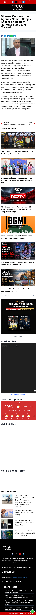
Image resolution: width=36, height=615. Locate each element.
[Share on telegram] (14, 36)
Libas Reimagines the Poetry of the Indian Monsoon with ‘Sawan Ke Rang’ (25, 533)
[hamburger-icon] (5, 2)
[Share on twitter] (5, 36)
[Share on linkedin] (8, 36)
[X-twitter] (16, 2)
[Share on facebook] (2, 36)
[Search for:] (18, 295)
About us (5, 567)
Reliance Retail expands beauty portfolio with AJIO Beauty (24, 512)
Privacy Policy (27, 567)
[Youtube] (20, 2)
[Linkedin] (23, 2)
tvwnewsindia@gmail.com (18, 577)
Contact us (12, 567)
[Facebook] (13, 2)
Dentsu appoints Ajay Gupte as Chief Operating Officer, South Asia (25, 523)
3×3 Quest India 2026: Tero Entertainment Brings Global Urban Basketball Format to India (16, 180)
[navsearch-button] (28, 2)
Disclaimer (19, 567)
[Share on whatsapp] (11, 36)
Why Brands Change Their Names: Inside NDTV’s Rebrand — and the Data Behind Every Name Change (16, 209)
